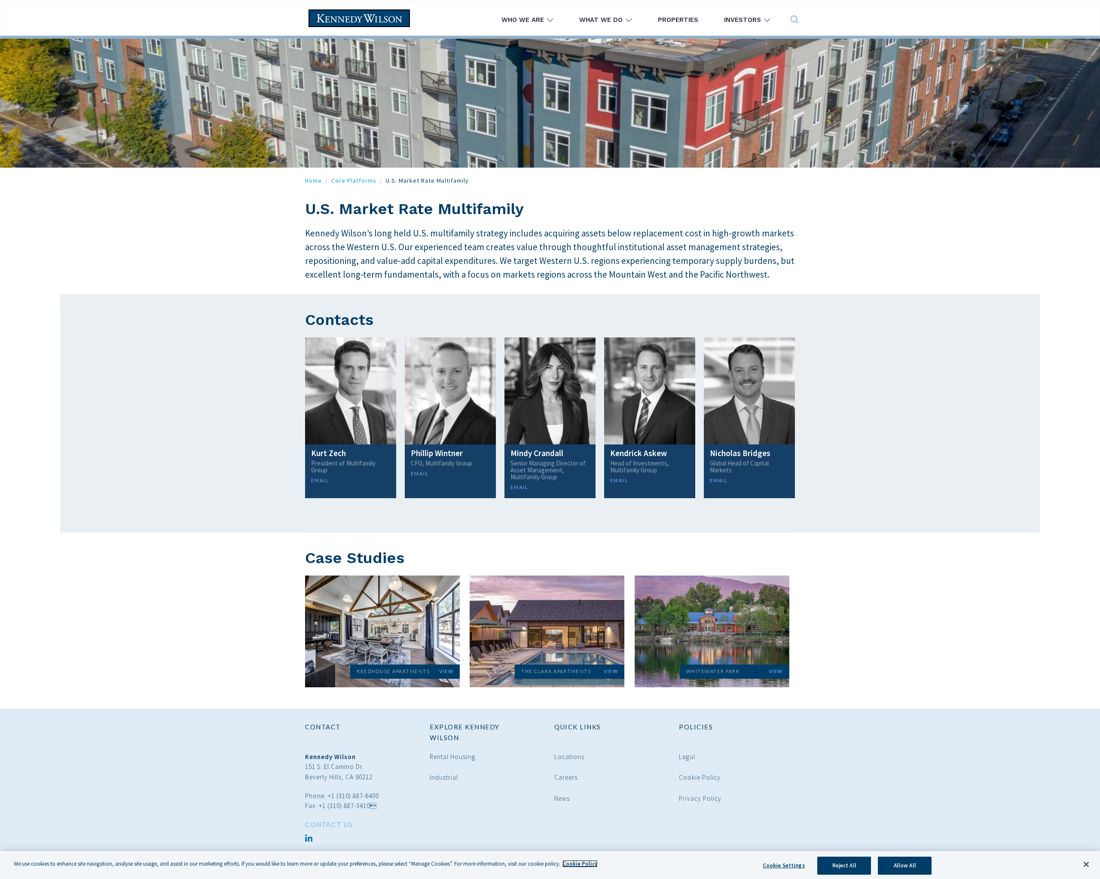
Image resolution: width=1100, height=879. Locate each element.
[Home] (362, 18)
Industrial (444, 777)
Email (320, 480)
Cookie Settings (784, 865)
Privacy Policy (700, 798)
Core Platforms (353, 180)
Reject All (844, 865)
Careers (566, 777)
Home (313, 180)
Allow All (905, 865)
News (562, 798)
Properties (678, 20)
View (446, 671)
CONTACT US (329, 824)
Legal (687, 757)
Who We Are (523, 20)
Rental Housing (452, 757)
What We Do (602, 20)
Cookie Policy (700, 777)
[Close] (1086, 864)
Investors (743, 20)
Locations (569, 757)
